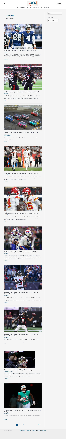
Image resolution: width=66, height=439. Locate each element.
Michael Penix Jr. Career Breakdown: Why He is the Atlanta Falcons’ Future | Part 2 (21, 293)
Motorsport (9, 135)
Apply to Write (22, 430)
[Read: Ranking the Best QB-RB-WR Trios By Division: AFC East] (23, 238)
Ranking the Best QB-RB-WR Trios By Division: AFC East (20, 252)
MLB (27, 7)
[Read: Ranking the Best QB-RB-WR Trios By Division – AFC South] (23, 76)
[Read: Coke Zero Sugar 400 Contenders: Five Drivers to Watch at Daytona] (23, 117)
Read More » (6, 59)
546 (23, 424)
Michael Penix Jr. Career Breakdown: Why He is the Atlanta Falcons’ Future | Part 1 (21, 335)
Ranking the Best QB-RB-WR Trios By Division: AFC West (21, 213)
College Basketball (36, 7)
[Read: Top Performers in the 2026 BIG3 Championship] (19, 359)
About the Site (29, 430)
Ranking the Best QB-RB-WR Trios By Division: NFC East (21, 50)
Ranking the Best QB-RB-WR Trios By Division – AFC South (21, 92)
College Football (22, 7)
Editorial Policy (38, 430)
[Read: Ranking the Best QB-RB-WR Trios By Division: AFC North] (23, 158)
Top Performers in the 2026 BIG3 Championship (18, 370)
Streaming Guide (46, 7)
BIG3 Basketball (6, 371)
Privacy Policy (43, 430)
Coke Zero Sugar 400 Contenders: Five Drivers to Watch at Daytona (21, 133)
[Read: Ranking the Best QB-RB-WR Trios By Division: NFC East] (23, 35)
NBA (30, 7)
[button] (4, 3)
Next (39, 424)
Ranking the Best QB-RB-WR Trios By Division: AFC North (21, 173)
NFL (17, 7)
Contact (33, 430)
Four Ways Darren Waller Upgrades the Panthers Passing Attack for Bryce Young (22, 411)
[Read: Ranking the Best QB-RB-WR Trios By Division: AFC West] (23, 198)
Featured (5, 52)
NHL (41, 7)
